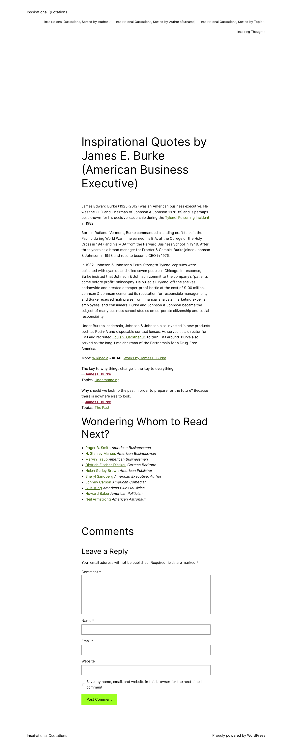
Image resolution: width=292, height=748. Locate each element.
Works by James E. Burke (145, 358)
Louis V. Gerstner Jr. (129, 337)
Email (87, 641)
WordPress (256, 735)
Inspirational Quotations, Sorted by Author (76, 22)
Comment (91, 572)
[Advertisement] (146, 81)
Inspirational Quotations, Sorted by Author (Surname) (155, 22)
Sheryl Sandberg (99, 476)
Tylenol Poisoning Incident (187, 217)
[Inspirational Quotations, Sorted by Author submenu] (110, 22)
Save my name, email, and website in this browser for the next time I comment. (144, 685)
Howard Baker (97, 493)
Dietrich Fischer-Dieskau (105, 465)
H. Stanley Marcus (100, 453)
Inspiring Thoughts (251, 32)
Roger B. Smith (98, 448)
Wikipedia (100, 358)
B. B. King (93, 488)
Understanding (107, 380)
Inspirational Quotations (47, 12)
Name (87, 620)
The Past (102, 407)
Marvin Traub (96, 459)
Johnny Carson (98, 482)
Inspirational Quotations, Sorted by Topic (231, 22)
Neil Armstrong (98, 499)
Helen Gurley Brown (102, 470)
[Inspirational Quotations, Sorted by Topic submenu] (264, 22)
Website (88, 661)
